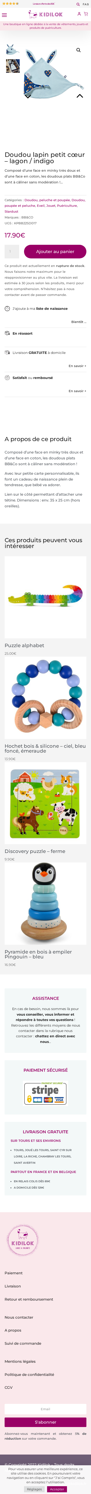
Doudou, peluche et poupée (47, 200)
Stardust (11, 211)
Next (70, 89)
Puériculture (67, 206)
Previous (37, 89)
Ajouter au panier (55, 251)
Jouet (50, 206)
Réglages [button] (34, 1489)
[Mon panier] (86, 14)
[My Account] (79, 14)
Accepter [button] (57, 1489)
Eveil (41, 206)
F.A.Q (86, 4)
